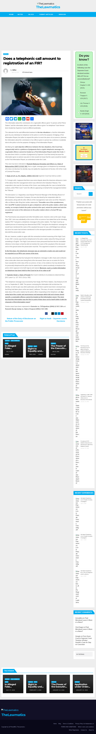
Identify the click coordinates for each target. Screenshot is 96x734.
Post (6, 343)
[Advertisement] (48, 31)
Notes (20, 14)
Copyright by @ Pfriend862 (8, 727)
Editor (14, 70)
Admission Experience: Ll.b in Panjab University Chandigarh (86, 499)
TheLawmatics (48, 7)
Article (6, 54)
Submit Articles (46, 14)
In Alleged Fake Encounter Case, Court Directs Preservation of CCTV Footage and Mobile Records (86, 242)
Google (77, 636)
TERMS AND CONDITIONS (68, 727)
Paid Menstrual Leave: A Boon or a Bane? (83, 620)
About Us (91, 730)
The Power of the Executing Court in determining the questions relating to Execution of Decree (85, 349)
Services (62, 14)
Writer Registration (74, 730)
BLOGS (31, 14)
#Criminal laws (27, 72)
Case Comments (15, 340)
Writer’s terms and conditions (86, 727)
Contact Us (84, 730)
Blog (59, 723)
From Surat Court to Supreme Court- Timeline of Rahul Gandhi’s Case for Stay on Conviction (83, 640)
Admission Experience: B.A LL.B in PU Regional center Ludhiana (86, 572)
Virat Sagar (79, 627)
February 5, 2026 (35, 690)
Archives (81, 654)
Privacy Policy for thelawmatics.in (84, 723)
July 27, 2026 (10, 690)
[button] (93, 14)
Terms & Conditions (68, 723)
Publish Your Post (85, 218)
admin (40, 354)
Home (11, 14)
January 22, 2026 (58, 690)
